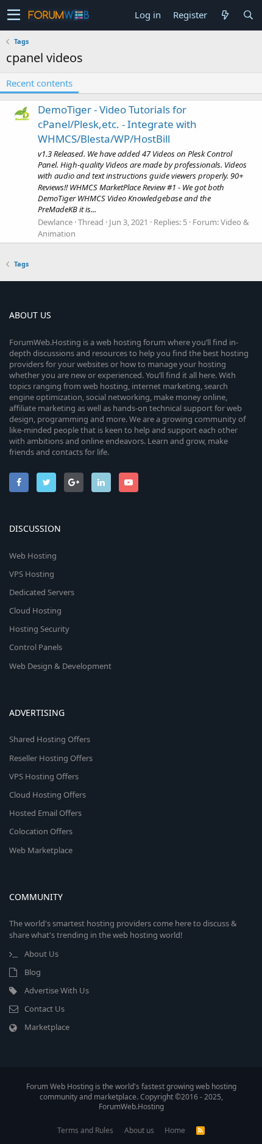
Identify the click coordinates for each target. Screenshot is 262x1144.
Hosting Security (39, 628)
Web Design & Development (60, 665)
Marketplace (46, 1026)
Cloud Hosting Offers (47, 794)
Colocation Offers (41, 831)
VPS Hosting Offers (44, 776)
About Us (41, 953)
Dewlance (55, 221)
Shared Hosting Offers (49, 739)
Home (175, 1130)
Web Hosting (33, 555)
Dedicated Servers (41, 592)
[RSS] (200, 1130)
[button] (13, 15)
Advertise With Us (56, 990)
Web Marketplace (41, 850)
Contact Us (44, 1008)
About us (139, 1130)
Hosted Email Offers (45, 812)
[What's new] (224, 15)
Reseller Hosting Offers (51, 758)
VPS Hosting (31, 573)
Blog (32, 972)
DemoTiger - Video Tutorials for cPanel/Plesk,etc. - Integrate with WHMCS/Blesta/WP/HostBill (117, 124)
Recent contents (39, 83)
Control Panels (35, 647)
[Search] (248, 15)
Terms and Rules (85, 1130)
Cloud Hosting (35, 610)
